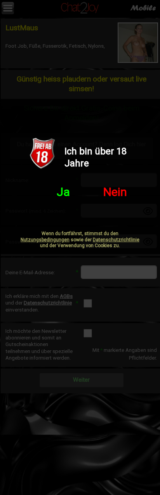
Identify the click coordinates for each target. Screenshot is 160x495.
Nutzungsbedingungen (45, 239)
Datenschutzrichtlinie (116, 239)
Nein (115, 192)
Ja (63, 192)
